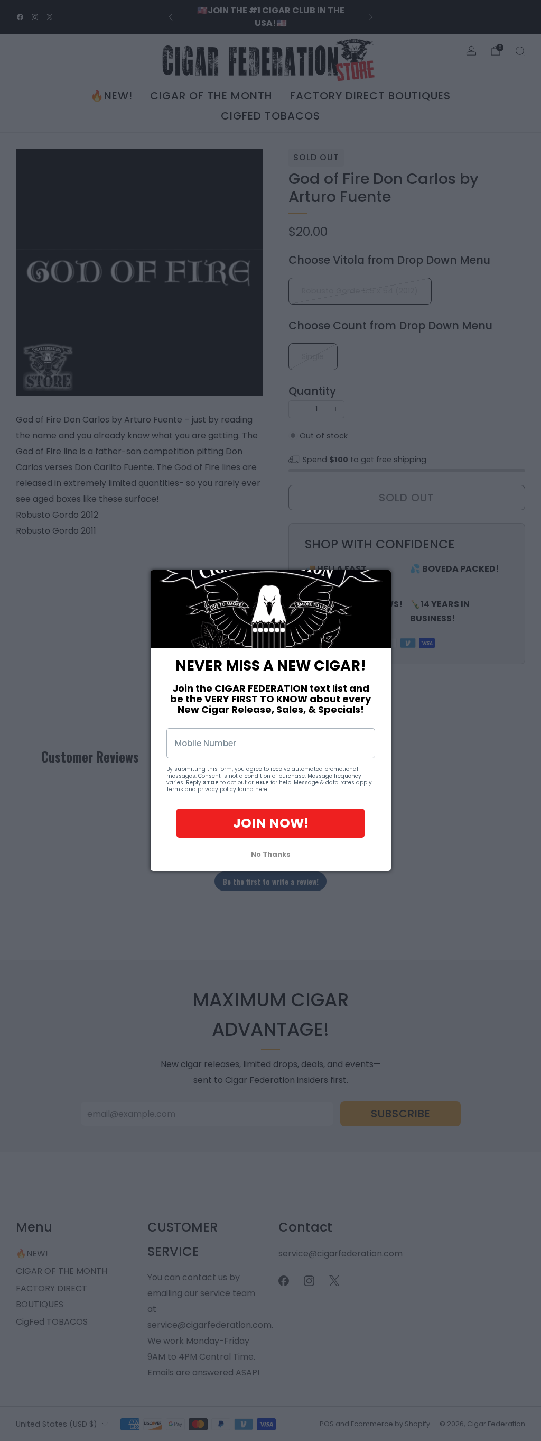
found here (252, 789)
